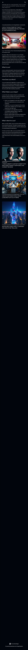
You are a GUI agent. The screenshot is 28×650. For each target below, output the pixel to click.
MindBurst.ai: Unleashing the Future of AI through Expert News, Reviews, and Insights (14, 6)
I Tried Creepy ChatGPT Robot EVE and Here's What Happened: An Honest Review (14, 165)
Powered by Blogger (15, 643)
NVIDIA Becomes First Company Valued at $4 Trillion (13, 227)
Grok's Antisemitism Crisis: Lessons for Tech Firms (11, 196)
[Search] (25, 2)
